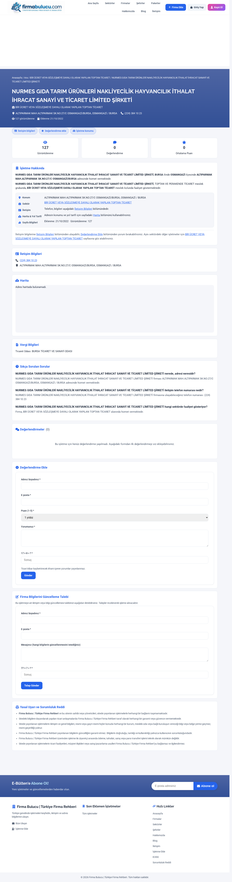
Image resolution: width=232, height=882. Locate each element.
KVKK (156, 857)
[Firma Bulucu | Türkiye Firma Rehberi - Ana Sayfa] (34, 7)
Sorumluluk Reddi (162, 862)
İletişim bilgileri (26, 130)
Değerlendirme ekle (55, 130)
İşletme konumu (85, 130)
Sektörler (110, 3)
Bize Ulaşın (21, 823)
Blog (143, 11)
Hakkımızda (128, 11)
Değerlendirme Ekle (92, 234)
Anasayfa (158, 813)
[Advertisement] (114, 40)
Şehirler (140, 3)
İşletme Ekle (22, 828)
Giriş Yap (199, 7)
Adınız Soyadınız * (30, 479)
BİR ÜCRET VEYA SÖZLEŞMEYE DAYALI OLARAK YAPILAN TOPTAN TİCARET (88, 202)
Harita (96, 215)
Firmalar (125, 3)
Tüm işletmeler (89, 813)
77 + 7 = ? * (27, 668)
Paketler (155, 3)
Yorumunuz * (28, 526)
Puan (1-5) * (27, 510)
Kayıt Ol (218, 7)
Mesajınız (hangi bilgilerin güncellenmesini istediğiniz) (51, 644)
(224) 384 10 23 (133, 113)
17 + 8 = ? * (27, 553)
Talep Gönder (31, 685)
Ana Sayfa (93, 3)
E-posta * (26, 495)
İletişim (156, 11)
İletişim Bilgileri (83, 208)
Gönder (28, 575)
